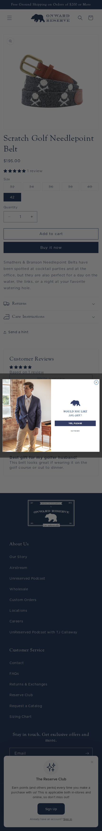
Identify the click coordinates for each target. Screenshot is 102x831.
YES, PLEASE (75, 423)
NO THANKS (75, 431)
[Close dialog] (96, 382)
